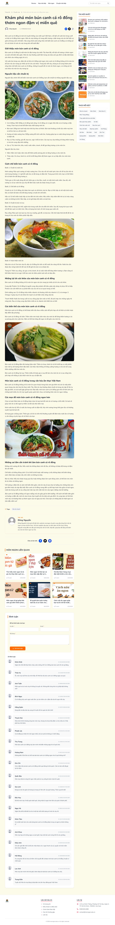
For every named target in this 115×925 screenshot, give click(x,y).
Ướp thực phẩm (94, 129)
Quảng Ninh (92, 136)
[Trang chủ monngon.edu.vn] (7, 3)
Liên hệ (45, 915)
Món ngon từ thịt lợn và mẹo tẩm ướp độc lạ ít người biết (38, 574)
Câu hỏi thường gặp (49, 912)
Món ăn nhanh (16, 509)
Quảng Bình (83, 136)
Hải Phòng (103, 129)
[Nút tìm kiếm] (108, 3)
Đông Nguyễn (24, 520)
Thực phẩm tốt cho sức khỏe (87, 118)
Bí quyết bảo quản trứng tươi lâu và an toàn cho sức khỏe (38, 602)
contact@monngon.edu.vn (87, 912)
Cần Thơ (102, 132)
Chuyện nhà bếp (61, 3)
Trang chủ (7, 12)
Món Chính (93, 111)
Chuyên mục (16, 12)
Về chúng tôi (47, 904)
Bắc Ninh (89, 132)
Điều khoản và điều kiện (50, 907)
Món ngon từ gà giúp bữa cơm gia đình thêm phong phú (15, 602)
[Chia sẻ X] (69, 29)
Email (42, 626)
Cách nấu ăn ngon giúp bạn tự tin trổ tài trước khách (62, 602)
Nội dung (12, 633)
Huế (95, 132)
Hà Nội (95, 122)
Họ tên (12, 626)
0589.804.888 (84, 909)
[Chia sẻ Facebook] (66, 29)
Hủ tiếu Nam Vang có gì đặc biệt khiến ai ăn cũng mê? (63, 574)
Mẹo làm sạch (96, 125)
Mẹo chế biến (83, 129)
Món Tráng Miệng (84, 115)
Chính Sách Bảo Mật (49, 909)
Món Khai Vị (102, 111)
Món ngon (51, 3)
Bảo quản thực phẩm (85, 122)
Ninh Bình (100, 136)
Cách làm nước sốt (85, 125)
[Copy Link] (72, 29)
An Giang (82, 139)
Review (33, 3)
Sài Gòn (82, 132)
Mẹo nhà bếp (42, 3)
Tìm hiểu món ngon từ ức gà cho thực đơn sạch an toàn (15, 574)
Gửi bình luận (19, 648)
